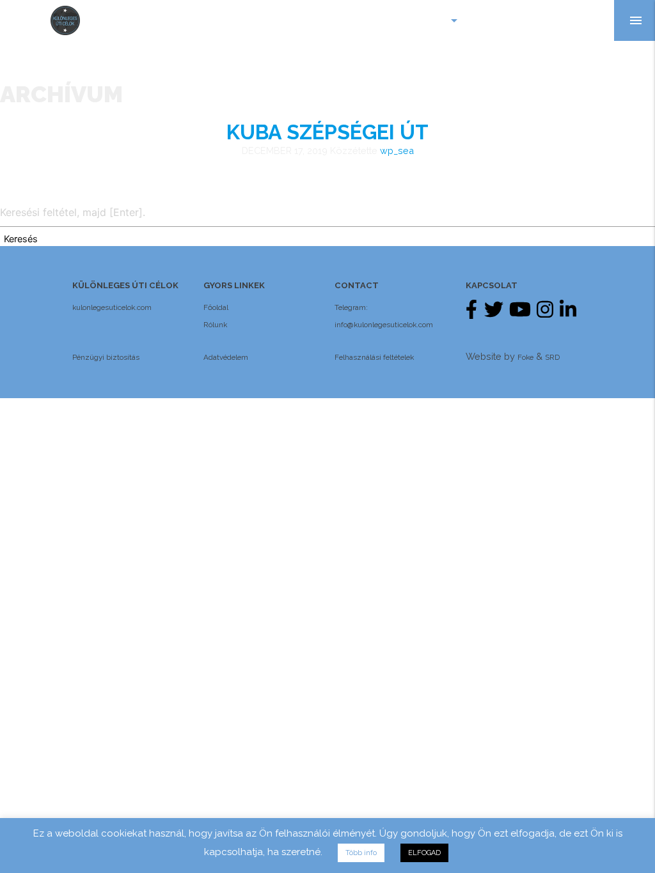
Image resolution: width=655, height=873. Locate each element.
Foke (525, 357)
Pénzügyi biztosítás (105, 357)
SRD (552, 357)
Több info (361, 853)
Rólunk (215, 324)
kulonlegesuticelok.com (112, 307)
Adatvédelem (225, 357)
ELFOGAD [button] (424, 853)
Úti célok (427, 20)
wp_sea (397, 150)
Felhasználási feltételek (374, 357)
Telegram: (351, 307)
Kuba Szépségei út (327, 132)
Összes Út (507, 20)
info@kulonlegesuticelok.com (384, 324)
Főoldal (215, 307)
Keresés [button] (21, 239)
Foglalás (578, 20)
